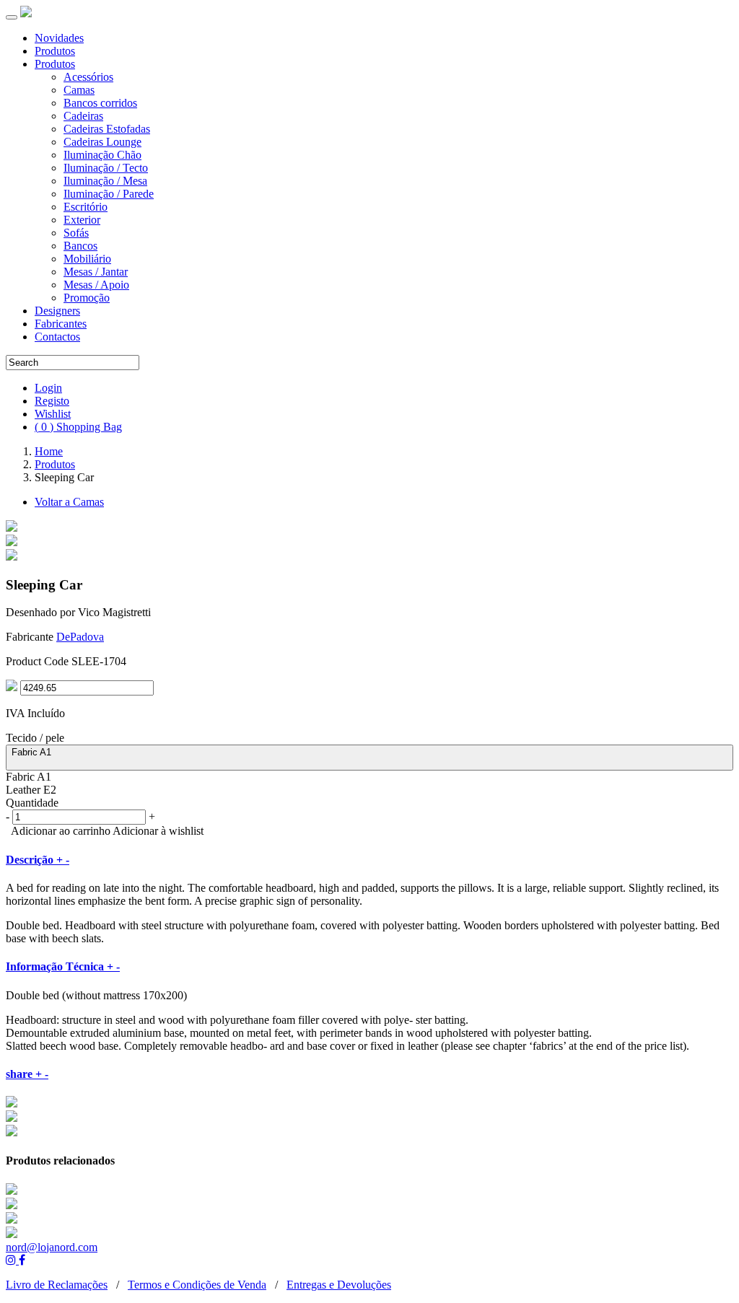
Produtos (55, 51)
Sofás (76, 233)
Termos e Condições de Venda (197, 1284)
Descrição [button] (37, 860)
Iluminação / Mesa (105, 181)
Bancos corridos (100, 103)
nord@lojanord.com (51, 1247)
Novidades (59, 38)
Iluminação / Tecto (106, 168)
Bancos (80, 246)
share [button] (27, 1074)
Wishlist (53, 414)
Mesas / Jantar (96, 272)
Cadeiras (83, 116)
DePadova (80, 637)
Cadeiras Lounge (102, 142)
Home (49, 451)
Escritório (86, 207)
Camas (79, 90)
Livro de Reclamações (57, 1284)
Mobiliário (87, 259)
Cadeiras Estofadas (107, 129)
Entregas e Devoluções (339, 1284)
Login (48, 388)
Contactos (57, 336)
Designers (57, 310)
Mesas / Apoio (96, 284)
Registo (52, 401)
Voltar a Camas (69, 502)
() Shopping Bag (78, 427)
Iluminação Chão (102, 155)
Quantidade (32, 803)
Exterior (82, 220)
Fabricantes (61, 323)
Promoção (87, 297)
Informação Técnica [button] (63, 966)
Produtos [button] (55, 64)
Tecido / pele (35, 738)
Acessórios (88, 77)
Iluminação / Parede (109, 194)
